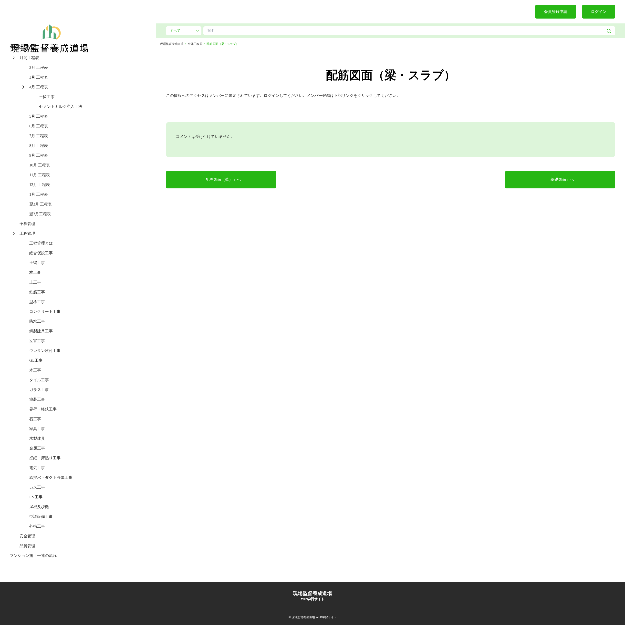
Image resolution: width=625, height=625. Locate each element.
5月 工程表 (38, 116)
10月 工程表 (39, 165)
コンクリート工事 (45, 311)
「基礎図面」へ (560, 179)
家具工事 (37, 429)
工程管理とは (41, 243)
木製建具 (37, 438)
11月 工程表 (39, 175)
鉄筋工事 (37, 292)
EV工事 (35, 497)
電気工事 (37, 468)
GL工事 (35, 360)
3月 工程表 (38, 77)
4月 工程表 (38, 87)
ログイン (598, 12)
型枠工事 (37, 302)
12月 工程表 (39, 185)
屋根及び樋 (39, 507)
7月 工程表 (38, 136)
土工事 (35, 282)
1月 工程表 (38, 194)
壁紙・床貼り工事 (45, 458)
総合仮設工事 (41, 253)
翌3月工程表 (40, 214)
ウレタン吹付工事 (45, 350)
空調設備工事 (41, 516)
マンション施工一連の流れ (33, 555)
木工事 (35, 370)
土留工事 (47, 97)
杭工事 (35, 272)
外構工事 (37, 526)
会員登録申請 (555, 12)
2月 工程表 (38, 67)
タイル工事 (39, 380)
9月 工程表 (38, 155)
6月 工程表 (38, 126)
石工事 (35, 419)
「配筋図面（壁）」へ (221, 179)
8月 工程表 (38, 145)
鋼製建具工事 (41, 331)
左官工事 (37, 341)
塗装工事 (37, 399)
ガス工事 (37, 487)
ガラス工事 (39, 390)
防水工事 (37, 321)
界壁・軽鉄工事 (43, 409)
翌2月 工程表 (40, 204)
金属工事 (37, 448)
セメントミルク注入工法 (60, 106)
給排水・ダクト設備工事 (50, 477)
